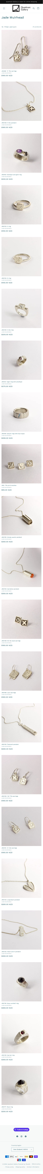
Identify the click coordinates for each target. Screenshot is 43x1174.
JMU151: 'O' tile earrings (9, 848)
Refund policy (36, 1164)
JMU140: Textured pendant (10, 744)
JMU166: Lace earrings (8, 692)
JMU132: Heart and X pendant (11, 951)
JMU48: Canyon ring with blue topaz (13, 433)
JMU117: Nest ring (7, 1107)
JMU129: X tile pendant (8, 123)
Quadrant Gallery (13, 1164)
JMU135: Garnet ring (7, 1055)
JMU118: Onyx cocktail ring (10, 1003)
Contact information (33, 1167)
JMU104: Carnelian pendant (10, 589)
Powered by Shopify (24, 1164)
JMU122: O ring (6, 278)
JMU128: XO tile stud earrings (10, 640)
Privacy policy (9, 1167)
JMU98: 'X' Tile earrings (8, 71)
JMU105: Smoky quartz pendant (11, 537)
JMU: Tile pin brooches (8, 485)
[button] (4, 8)
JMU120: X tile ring (7, 330)
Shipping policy (20, 1167)
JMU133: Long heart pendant (10, 899)
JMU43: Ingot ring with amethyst (11, 381)
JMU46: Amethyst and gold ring (11, 174)
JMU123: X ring (6, 226)
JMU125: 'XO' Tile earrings (9, 796)
